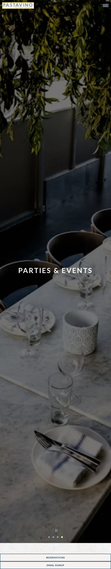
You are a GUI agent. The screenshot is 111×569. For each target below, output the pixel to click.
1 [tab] (49, 548)
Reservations (55, 557)
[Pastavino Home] (18, 5)
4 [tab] (62, 548)
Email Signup (55, 565)
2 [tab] (53, 548)
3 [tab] (57, 548)
